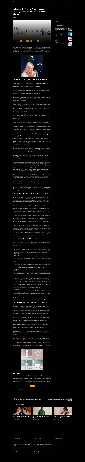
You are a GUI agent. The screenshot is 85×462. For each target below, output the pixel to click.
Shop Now (32, 385)
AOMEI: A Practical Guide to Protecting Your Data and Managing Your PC (61, 43)
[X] (71, 2)
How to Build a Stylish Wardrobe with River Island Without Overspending (62, 417)
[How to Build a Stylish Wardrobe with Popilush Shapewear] (22, 411)
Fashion (14, 17)
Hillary (44, 47)
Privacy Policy (57, 440)
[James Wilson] (15, 389)
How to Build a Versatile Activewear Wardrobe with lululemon (41, 417)
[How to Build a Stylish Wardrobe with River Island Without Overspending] (63, 411)
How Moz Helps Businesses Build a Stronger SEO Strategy (60, 34)
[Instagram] (69, 2)
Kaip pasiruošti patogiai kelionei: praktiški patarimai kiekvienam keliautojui (61, 29)
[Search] (71, 21)
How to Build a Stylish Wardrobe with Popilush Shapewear (21, 417)
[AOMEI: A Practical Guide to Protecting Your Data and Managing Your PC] (70, 44)
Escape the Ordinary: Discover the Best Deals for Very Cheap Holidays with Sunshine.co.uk (27, 399)
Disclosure (56, 444)
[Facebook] (67, 2)
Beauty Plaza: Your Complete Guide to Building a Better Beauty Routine (60, 38)
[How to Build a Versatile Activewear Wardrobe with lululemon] (42, 411)
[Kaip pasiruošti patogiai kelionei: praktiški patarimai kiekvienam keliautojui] (70, 29)
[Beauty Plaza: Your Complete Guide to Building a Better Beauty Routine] (70, 39)
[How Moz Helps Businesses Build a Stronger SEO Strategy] (70, 34)
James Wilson (21, 389)
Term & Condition (57, 442)
